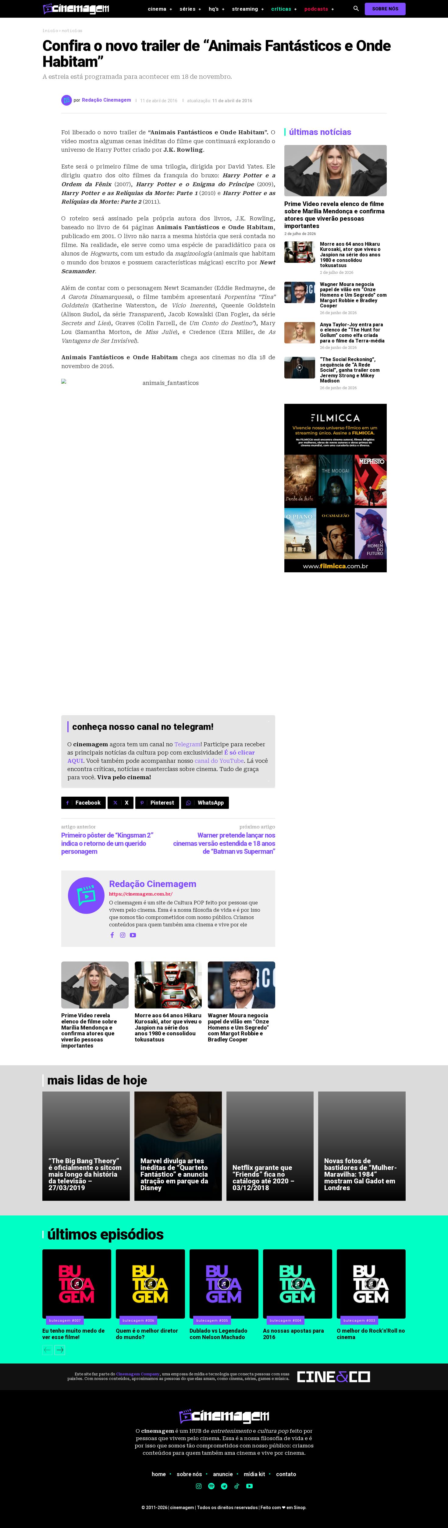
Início (50, 30)
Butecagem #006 (138, 1321)
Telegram (187, 744)
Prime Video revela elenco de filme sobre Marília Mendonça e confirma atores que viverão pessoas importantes (89, 1030)
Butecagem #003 (359, 1321)
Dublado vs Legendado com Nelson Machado (218, 1334)
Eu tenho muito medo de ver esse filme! (73, 1334)
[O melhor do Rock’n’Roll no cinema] (371, 1283)
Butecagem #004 (285, 1321)
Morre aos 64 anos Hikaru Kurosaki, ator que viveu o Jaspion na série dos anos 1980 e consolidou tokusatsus (168, 1027)
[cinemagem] (79, 9)
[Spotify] (211, 1487)
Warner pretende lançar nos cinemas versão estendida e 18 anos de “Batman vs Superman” (224, 843)
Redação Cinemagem (106, 100)
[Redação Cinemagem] (67, 100)
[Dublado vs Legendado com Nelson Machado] (224, 1283)
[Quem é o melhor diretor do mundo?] (150, 1283)
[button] (356, 9)
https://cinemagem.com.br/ (140, 894)
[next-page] (60, 1350)
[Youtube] (133, 935)
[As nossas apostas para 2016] (297, 1283)
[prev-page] (47, 1350)
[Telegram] (224, 1487)
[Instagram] (122, 935)
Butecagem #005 (212, 1321)
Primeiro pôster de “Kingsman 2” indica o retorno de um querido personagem (107, 843)
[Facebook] (112, 935)
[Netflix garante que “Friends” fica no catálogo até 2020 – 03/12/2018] (270, 1146)
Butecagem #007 (65, 1321)
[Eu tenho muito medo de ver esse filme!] (76, 1283)
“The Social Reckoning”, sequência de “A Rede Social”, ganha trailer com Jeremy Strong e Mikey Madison (350, 370)
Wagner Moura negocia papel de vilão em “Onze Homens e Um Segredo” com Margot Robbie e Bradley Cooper (238, 1027)
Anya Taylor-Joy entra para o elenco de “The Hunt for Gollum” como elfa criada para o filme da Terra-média (352, 333)
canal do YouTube (219, 761)
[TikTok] (237, 1487)
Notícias (72, 30)
